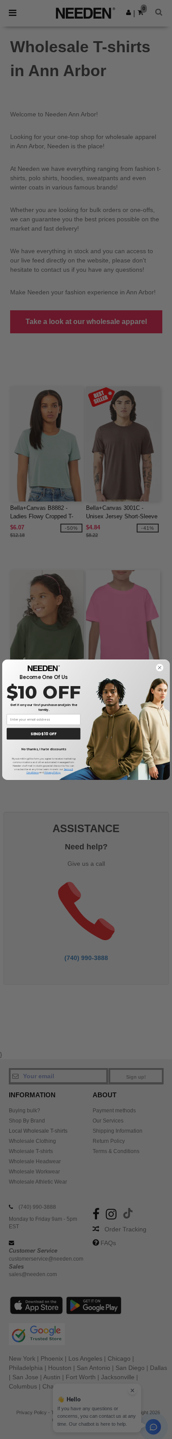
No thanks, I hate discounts (43, 749)
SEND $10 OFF (43, 733)
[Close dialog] (159, 667)
